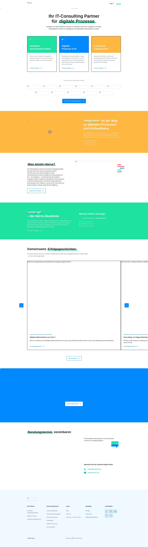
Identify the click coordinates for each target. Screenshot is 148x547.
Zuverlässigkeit (51, 527)
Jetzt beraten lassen (72, 403)
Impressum (89, 514)
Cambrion (50, 30)
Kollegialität (50, 520)
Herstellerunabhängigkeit (53, 514)
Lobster (50, 5)
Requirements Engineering (55, 15)
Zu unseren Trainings (33, 230)
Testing (50, 12)
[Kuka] (42, 93)
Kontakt (118, 3)
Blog (67, 510)
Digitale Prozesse (32, 516)
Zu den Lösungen (34, 68)
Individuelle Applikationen (34, 519)
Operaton (50, 33)
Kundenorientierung (52, 517)
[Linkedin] (115, 511)
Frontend (50, 8)
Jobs (111, 3)
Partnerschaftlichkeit (52, 510)
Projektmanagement (53, 27)
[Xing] (110, 515)
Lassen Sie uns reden (35, 190)
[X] (106, 515)
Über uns (68, 514)
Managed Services (53, 21)
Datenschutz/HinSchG (92, 517)
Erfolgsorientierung (52, 523)
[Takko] (114, 87)
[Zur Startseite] (32, 4)
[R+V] (34, 87)
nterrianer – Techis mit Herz (73, 517)
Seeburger (50, 2)
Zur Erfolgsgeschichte (36, 346)
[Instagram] (110, 511)
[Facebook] (106, 511)
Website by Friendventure (74, 538)
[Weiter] (127, 305)
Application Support (53, 18)
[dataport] (106, 93)
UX (48, 24)
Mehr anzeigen (73, 358)
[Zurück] (21, 305)
